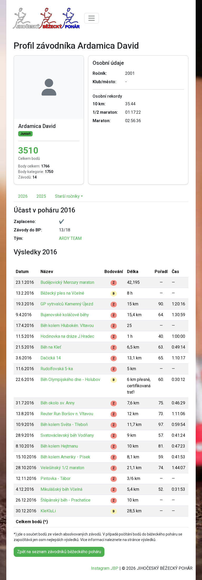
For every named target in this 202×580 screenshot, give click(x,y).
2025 (41, 196)
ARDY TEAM (70, 238)
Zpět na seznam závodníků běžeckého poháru (59, 551)
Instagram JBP (104, 568)
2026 (23, 196)
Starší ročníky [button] (67, 196)
